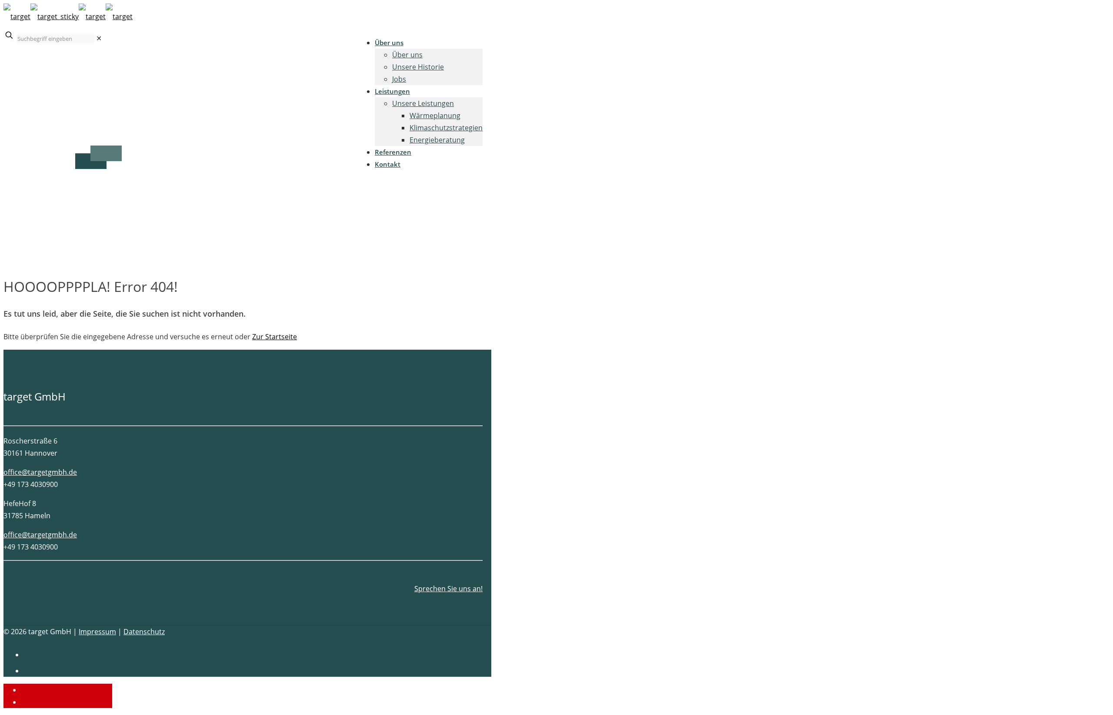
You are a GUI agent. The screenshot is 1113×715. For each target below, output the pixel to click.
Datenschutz (144, 631)
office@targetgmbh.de (40, 472)
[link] (99, 38)
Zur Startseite (274, 336)
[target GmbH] (68, 16)
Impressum (97, 631)
